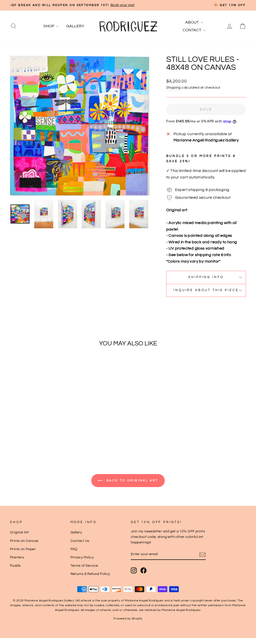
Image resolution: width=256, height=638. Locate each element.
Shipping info (206, 277)
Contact (192, 30)
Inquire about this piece (206, 290)
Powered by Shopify (128, 618)
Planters (17, 557)
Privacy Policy (82, 557)
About (192, 22)
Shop (49, 26)
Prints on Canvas (24, 541)
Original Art (19, 532)
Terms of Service (84, 565)
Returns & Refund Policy (90, 574)
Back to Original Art (131, 480)
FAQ (74, 549)
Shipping (173, 87)
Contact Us (80, 541)
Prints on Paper (23, 549)
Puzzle (15, 565)
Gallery (75, 26)
